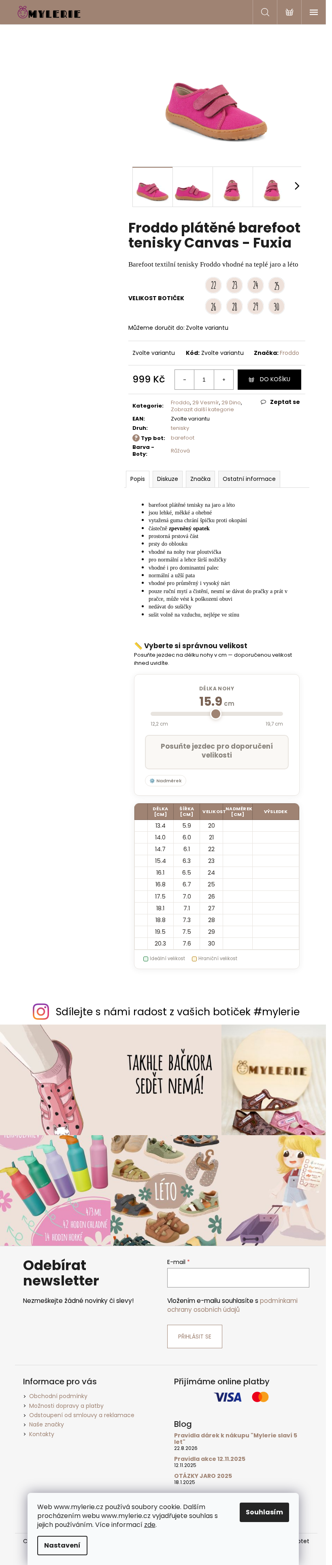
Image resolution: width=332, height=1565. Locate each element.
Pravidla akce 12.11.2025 (209, 1459)
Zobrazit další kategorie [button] (202, 409)
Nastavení (62, 1545)
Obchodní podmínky (58, 1396)
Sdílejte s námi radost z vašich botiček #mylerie (178, 1012)
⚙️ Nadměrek (165, 780)
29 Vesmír (205, 402)
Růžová (180, 451)
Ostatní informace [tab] (249, 479)
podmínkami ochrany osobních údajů (232, 1305)
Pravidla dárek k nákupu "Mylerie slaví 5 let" (235, 1439)
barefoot (182, 438)
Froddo (289, 353)
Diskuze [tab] (167, 479)
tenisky (180, 428)
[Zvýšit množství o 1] (223, 379)
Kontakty (41, 1434)
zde (149, 1524)
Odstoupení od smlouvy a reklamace (81, 1415)
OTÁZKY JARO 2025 (203, 1476)
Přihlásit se (194, 1336)
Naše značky (46, 1424)
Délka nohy (216, 688)
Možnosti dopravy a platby (66, 1406)
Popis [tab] (137, 479)
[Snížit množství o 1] (184, 379)
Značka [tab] (200, 479)
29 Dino (231, 402)
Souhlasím (264, 1512)
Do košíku (275, 379)
